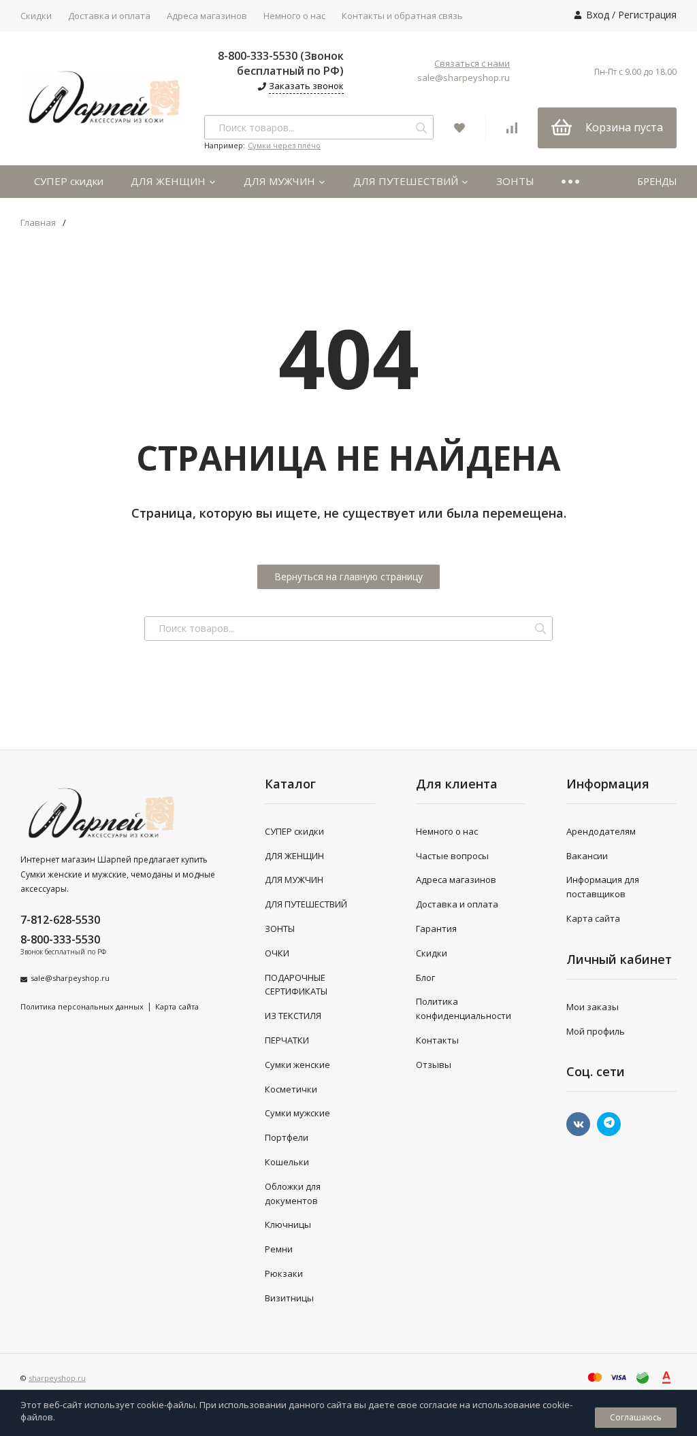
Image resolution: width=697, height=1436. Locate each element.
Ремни (279, 1249)
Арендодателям (601, 831)
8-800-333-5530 (60, 939)
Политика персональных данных (82, 1006)
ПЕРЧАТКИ (287, 1040)
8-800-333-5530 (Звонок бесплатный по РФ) (281, 63)
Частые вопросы (452, 856)
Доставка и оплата (109, 16)
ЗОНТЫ (515, 181)
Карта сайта (177, 1006)
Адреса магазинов (207, 16)
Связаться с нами (472, 63)
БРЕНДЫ (657, 181)
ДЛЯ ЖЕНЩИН (169, 181)
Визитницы (289, 1298)
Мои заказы (592, 1007)
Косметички (291, 1089)
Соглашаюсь (636, 1417)
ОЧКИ (277, 953)
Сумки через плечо (284, 145)
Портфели (286, 1137)
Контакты (437, 1040)
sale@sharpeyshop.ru (463, 77)
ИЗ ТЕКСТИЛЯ (293, 1015)
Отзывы (433, 1064)
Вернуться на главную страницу (348, 576)
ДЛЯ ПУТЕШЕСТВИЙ (407, 181)
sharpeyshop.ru (57, 1378)
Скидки (36, 16)
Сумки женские (297, 1064)
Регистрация (647, 14)
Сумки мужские (297, 1113)
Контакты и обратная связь (402, 16)
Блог (425, 977)
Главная (38, 222)
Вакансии (587, 856)
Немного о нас (294, 16)
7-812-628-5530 (60, 919)
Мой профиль (595, 1031)
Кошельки (287, 1162)
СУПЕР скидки (68, 181)
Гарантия (436, 928)
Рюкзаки (284, 1273)
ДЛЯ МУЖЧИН (281, 181)
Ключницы (288, 1224)
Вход (597, 14)
